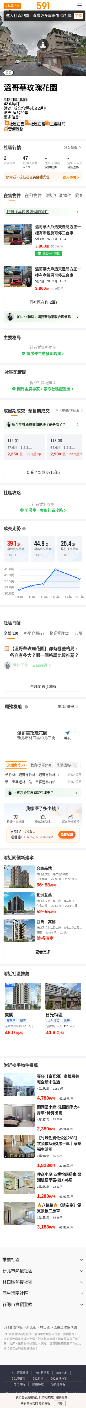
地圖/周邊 (66, 707)
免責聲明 (19, 1384)
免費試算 (67, 834)
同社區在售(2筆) (43, 302)
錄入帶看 (69, 177)
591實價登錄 (20, 1373)
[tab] (14, 411)
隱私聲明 (44, 1403)
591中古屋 (19, 1378)
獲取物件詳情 (51, 254)
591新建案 (42, 1373)
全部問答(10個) (43, 687)
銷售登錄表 (70, 410)
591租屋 (38, 1378)
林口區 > (46, 1327)
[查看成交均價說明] (45, 108)
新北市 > (32, 1327)
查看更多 (43, 952)
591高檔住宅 (59, 1378)
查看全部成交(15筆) (43, 472)
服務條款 (38, 1384)
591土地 (61, 1373)
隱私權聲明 (58, 1384)
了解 (78, 16)
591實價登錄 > (15, 1327)
